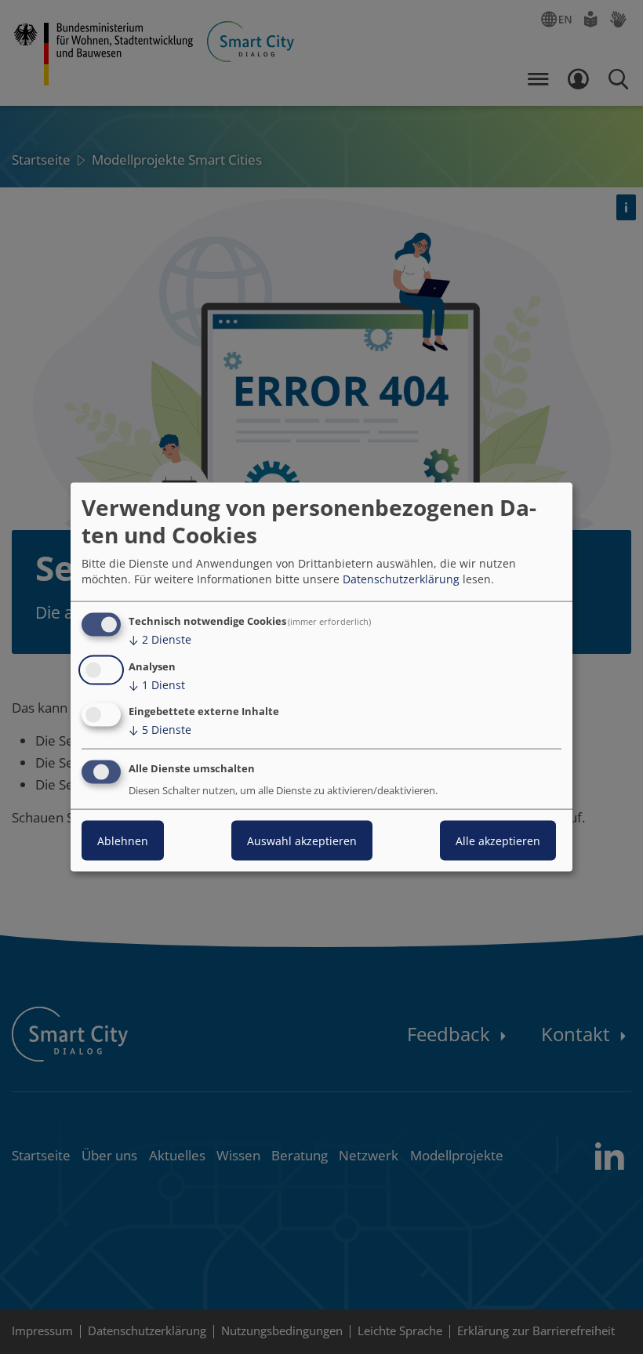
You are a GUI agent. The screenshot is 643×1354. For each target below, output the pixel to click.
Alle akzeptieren (498, 840)
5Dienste (160, 729)
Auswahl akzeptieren (302, 840)
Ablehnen (122, 840)
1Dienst (157, 684)
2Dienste (160, 639)
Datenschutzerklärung (401, 579)
